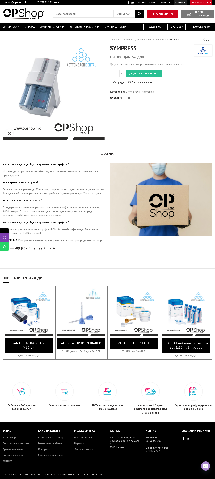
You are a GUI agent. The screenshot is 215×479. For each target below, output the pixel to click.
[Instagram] (188, 438)
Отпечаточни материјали (150, 39)
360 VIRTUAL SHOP (201, 2)
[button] (29, 315)
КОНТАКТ (180, 2)
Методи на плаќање (50, 443)
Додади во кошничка (143, 73)
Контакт (7, 460)
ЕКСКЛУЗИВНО (201, 27)
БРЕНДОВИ (177, 27)
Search (139, 14)
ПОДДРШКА (154, 27)
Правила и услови (13, 455)
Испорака (44, 449)
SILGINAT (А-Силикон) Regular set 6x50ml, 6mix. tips (186, 345)
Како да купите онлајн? (52, 437)
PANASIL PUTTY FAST (134, 343)
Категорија (123, 13)
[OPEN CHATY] (205, 466)
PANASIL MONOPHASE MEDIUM (29, 345)
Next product (210, 39)
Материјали (128, 39)
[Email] (132, 2)
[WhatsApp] (4, 246)
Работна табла (83, 437)
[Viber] (4, 237)
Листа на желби (142, 82)
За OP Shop (9, 437)
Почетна (114, 39)
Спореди (118, 82)
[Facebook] (128, 2)
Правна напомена (13, 449)
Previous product (204, 39)
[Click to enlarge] (9, 133)
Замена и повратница (50, 455)
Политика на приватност (17, 443)
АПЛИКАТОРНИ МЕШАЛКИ (81, 343)
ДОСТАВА (107, 153)
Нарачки (79, 443)
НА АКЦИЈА (163, 14)
